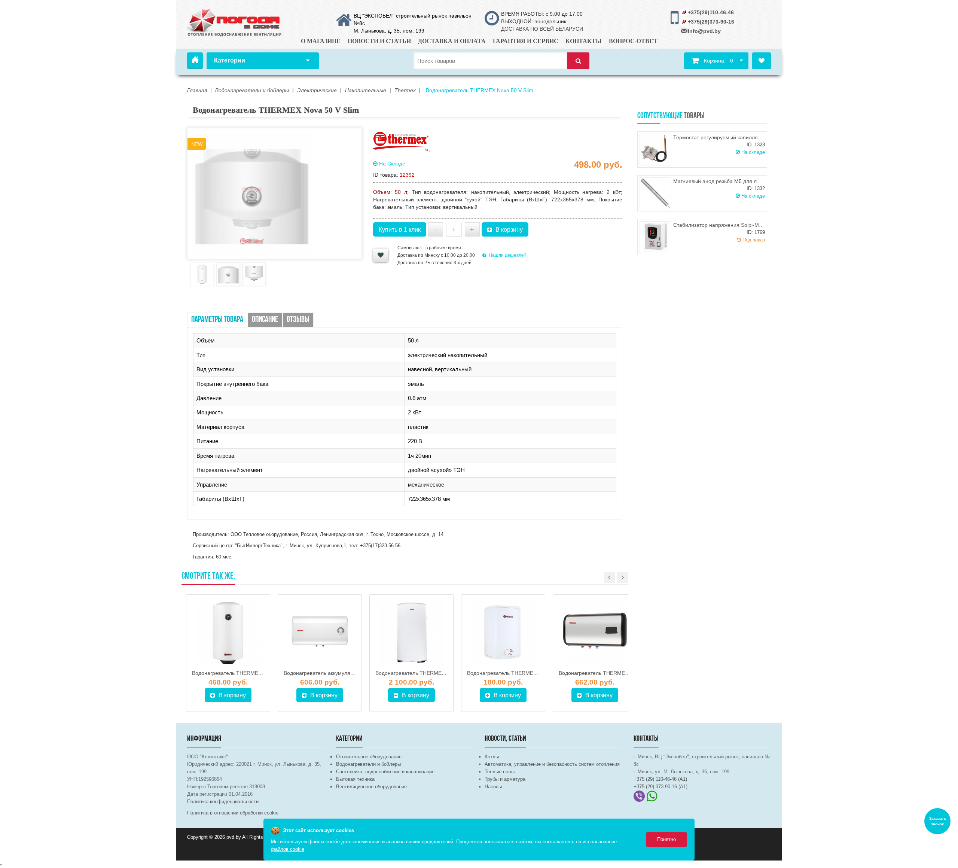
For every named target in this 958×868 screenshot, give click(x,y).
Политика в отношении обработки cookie (232, 813)
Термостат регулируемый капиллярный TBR (727, 137)
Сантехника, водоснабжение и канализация (385, 771)
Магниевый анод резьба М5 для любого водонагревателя (744, 181)
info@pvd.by (704, 31)
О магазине (321, 41)
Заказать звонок (937, 821)
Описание (265, 320)
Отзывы (298, 320)
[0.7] (0, 864)
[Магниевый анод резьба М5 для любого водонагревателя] (655, 193)
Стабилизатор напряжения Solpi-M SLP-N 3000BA (734, 225)
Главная (195, 60)
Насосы (493, 786)
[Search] (578, 60)
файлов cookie (287, 849)
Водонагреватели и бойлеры (368, 764)
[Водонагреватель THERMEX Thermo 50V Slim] (228, 633)
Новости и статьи (379, 41)
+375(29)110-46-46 (711, 12)
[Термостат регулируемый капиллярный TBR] (655, 149)
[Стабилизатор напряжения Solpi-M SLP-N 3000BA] (655, 237)
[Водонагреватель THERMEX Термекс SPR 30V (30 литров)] (503, 633)
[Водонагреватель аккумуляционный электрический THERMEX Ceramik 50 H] (320, 633)
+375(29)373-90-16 (711, 22)
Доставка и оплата (452, 41)
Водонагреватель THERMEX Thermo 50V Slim (248, 673)
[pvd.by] (235, 21)
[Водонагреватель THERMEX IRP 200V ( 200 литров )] (411, 633)
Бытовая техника (355, 779)
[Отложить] (380, 255)
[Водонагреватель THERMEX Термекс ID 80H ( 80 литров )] (595, 633)
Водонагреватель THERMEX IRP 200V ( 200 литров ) (439, 673)
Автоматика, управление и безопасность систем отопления (552, 764)
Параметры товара (217, 320)
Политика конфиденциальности (223, 801)
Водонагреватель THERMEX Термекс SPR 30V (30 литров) (539, 673)
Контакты (583, 41)
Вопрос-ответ (633, 41)
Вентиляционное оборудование (371, 786)
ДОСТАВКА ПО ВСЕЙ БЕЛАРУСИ (542, 29)
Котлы (492, 756)
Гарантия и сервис (525, 41)
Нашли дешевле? (508, 255)
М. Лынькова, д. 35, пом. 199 (389, 31)
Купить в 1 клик (400, 229)
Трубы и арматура (505, 779)
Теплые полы (500, 771)
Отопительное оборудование (369, 756)
